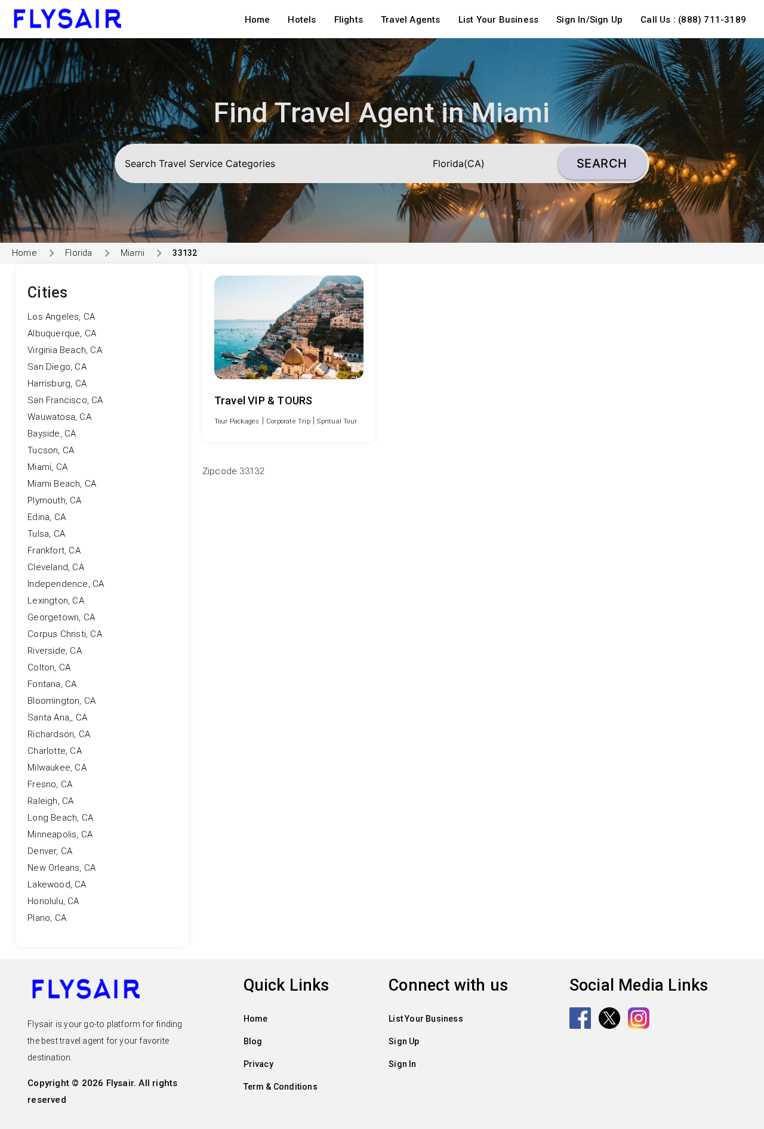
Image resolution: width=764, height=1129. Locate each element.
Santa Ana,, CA (57, 717)
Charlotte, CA (54, 751)
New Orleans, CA (61, 867)
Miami (132, 253)
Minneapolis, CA (60, 834)
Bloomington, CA (61, 700)
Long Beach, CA (60, 817)
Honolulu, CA (53, 901)
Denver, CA (49, 851)
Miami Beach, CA (61, 483)
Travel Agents (410, 19)
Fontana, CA (51, 684)
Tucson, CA (50, 450)
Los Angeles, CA (61, 316)
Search (602, 163)
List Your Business (498, 19)
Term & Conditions (281, 1086)
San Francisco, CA (65, 400)
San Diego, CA (57, 366)
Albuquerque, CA (61, 333)
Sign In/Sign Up (589, 19)
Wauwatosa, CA (59, 417)
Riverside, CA (54, 650)
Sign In (402, 1064)
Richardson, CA (58, 734)
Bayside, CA (51, 433)
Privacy (258, 1064)
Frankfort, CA (54, 550)
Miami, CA (47, 467)
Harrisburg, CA (57, 383)
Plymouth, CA (54, 500)
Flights (348, 19)
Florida (78, 253)
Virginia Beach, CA (64, 350)
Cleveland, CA (55, 567)
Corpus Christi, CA (64, 634)
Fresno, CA (49, 784)
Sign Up (404, 1041)
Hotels (302, 19)
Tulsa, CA (46, 533)
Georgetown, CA (61, 617)
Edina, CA (46, 517)
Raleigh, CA (50, 801)
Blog (253, 1041)
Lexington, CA (55, 600)
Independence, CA (65, 584)
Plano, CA (46, 918)
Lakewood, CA (56, 884)
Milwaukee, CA (57, 767)
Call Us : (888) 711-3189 (693, 19)
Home (257, 19)
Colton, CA (48, 667)
